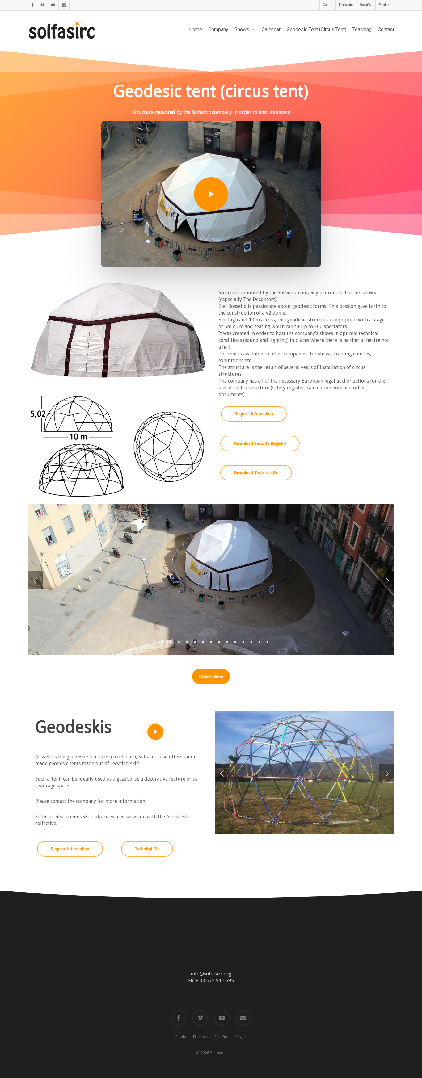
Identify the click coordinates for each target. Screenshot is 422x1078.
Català (180, 1037)
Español (221, 1037)
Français (200, 1037)
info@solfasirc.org (211, 974)
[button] (254, 414)
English (241, 1037)
